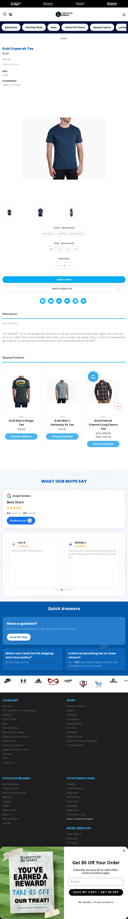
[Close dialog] (124, 850)
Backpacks (11, 27)
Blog (4, 723)
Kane (53, 27)
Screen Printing (74, 788)
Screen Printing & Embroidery (82, 740)
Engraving (71, 805)
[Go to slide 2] (57, 589)
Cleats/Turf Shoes (75, 27)
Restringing (72, 842)
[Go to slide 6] (66, 589)
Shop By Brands (75, 745)
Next (117, 406)
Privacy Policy (9, 740)
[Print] (59, 301)
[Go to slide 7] (68, 589)
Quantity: (64, 258)
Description (9, 313)
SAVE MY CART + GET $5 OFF (96, 892)
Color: (64, 227)
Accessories (73, 719)
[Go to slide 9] (73, 589)
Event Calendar (10, 727)
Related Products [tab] (13, 357)
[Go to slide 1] (54, 589)
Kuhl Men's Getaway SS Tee (62, 423)
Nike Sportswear (11, 784)
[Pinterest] (83, 301)
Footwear (71, 714)
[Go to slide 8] (71, 589)
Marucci (6, 814)
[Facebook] (43, 301)
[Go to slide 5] (64, 589)
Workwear (72, 732)
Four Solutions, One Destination (19, 710)
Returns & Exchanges (13, 732)
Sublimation (73, 810)
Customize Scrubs (76, 814)
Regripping (72, 838)
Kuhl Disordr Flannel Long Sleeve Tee (103, 425)
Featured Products (76, 706)
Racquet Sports (102, 27)
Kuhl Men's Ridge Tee (21, 423)
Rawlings (6, 797)
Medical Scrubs (74, 736)
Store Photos (9, 719)
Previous (6, 406)
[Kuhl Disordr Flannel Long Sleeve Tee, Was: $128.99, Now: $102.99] (103, 391)
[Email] (51, 301)
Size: (64, 243)
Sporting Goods (75, 723)
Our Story (7, 706)
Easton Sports (9, 810)
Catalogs (6, 714)
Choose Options (21, 436)
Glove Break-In (74, 834)
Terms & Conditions (12, 745)
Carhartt (6, 801)
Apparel (70, 710)
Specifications (10, 323)
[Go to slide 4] (61, 589)
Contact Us (8, 762)
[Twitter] (67, 301)
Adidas (5, 805)
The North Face (10, 818)
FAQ (4, 758)
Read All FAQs (18, 637)
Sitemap (6, 753)
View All (6, 823)
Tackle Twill (72, 801)
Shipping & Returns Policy (43, 662)
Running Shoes (34, 27)
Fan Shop (71, 727)
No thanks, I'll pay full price (96, 902)
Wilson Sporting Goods (14, 792)
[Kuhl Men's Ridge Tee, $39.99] (21, 391)
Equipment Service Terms (15, 749)
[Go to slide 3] (59, 589)
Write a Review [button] (10, 64)
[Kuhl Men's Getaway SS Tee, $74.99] (62, 391)
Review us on (18, 520)
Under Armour (9, 788)
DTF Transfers (74, 797)
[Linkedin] (75, 301)
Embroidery (72, 792)
